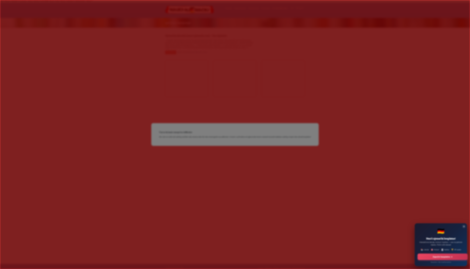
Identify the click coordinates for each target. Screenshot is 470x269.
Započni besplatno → (442, 257)
